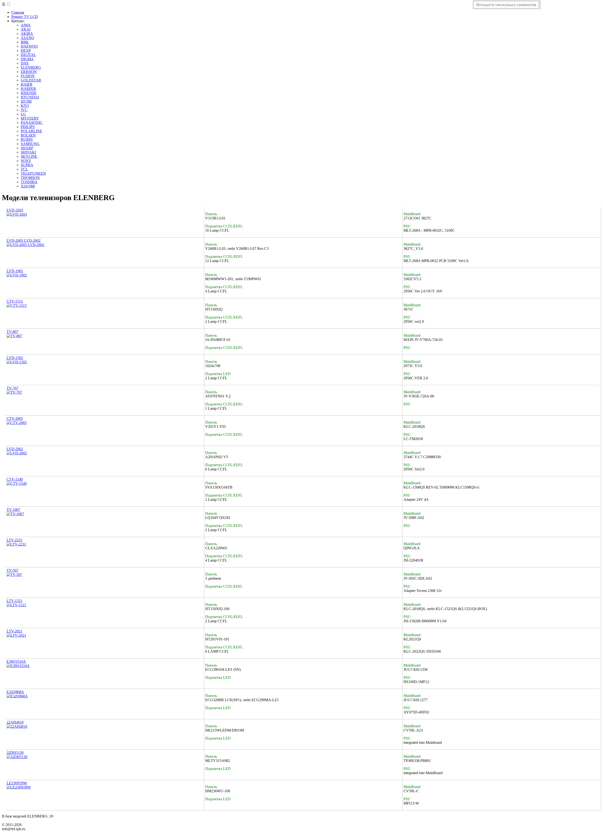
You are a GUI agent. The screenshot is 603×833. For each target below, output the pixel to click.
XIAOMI (28, 186)
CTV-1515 (15, 301)
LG (23, 114)
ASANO (27, 38)
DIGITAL (28, 55)
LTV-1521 (14, 601)
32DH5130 (15, 753)
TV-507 (12, 570)
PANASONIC (32, 123)
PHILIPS (28, 127)
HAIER (27, 84)
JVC (24, 110)
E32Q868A (15, 692)
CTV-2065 (15, 418)
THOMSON (30, 178)
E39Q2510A (16, 661)
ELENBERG (31, 67)
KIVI (25, 106)
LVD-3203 (15, 210)
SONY (26, 161)
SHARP (27, 148)
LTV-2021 (14, 631)
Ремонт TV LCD (24, 17)
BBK (25, 42)
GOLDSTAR (31, 80)
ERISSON (29, 72)
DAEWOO (29, 46)
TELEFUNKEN (33, 173)
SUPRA (27, 165)
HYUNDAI (30, 97)
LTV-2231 (14, 540)
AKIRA (27, 34)
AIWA (26, 25)
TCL (24, 169)
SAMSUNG (30, 144)
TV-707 (12, 388)
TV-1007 (13, 510)
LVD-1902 (15, 271)
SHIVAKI (28, 152)
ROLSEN (28, 135)
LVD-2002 (15, 449)
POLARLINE (31, 131)
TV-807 (12, 332)
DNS (25, 63)
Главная (17, 12)
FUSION (28, 76)
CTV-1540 (15, 479)
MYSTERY (30, 118)
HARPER (28, 89)
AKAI (25, 29)
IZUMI (26, 101)
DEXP (26, 51)
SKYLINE (29, 156)
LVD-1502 (15, 358)
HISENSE (29, 93)
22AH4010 (15, 722)
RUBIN (27, 139)
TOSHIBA (29, 182)
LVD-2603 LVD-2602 (24, 241)
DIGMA (27, 59)
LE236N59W (17, 783)
